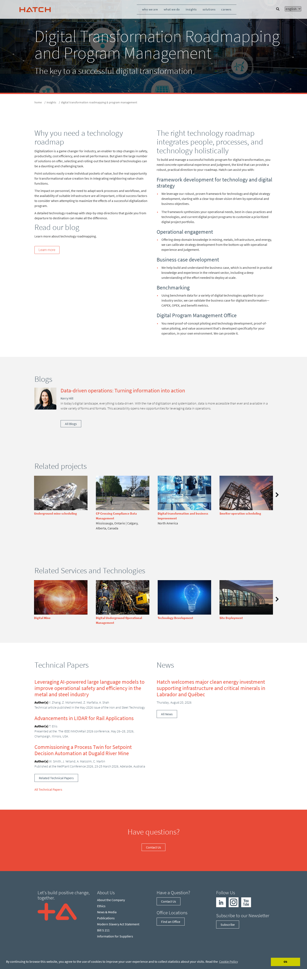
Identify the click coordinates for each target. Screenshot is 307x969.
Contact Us (153, 847)
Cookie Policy (228, 961)
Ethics (101, 906)
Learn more (47, 250)
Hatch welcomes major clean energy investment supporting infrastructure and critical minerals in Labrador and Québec (211, 688)
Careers (226, 9)
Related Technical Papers (56, 778)
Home (38, 102)
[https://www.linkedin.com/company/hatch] (221, 902)
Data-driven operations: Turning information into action (123, 390)
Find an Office (170, 922)
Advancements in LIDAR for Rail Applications (84, 718)
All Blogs (71, 424)
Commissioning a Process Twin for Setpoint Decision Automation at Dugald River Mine (83, 750)
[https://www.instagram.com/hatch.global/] (233, 902)
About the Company (111, 900)
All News (167, 714)
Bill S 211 (103, 930)
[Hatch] (35, 9)
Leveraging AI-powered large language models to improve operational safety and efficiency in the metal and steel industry (89, 688)
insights (51, 102)
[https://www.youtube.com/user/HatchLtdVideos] (246, 902)
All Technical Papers (48, 789)
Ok (285, 962)
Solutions (209, 9)
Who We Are (150, 9)
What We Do (172, 9)
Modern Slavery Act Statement (118, 924)
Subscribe (228, 924)
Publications (106, 918)
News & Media (107, 912)
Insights (191, 9)
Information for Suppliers (115, 936)
